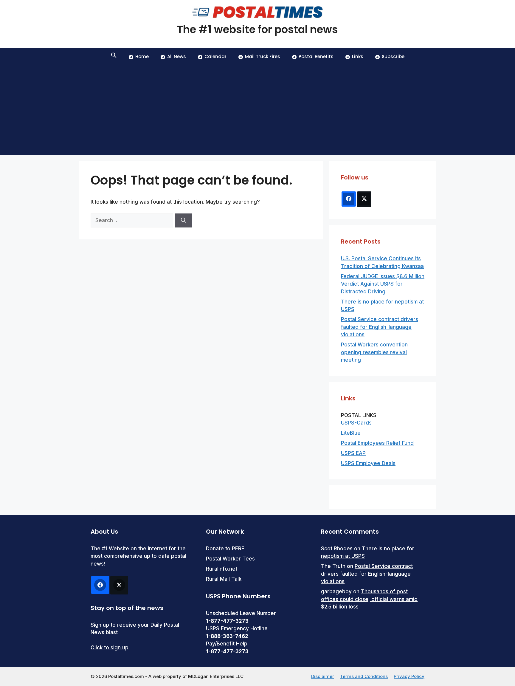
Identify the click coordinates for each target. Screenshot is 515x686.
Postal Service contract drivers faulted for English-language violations (379, 326)
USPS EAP (353, 453)
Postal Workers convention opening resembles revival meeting (374, 352)
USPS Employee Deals (368, 463)
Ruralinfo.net (221, 569)
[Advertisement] (257, 110)
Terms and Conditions (364, 676)
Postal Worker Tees (230, 559)
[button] (114, 57)
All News (176, 56)
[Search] (183, 220)
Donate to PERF (225, 549)
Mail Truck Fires (262, 56)
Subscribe (393, 56)
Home (142, 56)
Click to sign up (109, 648)
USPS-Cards (356, 423)
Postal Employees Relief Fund (377, 443)
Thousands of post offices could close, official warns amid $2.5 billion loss (369, 599)
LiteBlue (351, 433)
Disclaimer (322, 676)
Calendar (215, 56)
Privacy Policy (409, 676)
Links (357, 56)
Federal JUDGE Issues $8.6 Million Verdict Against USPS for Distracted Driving (382, 284)
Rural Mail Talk (223, 579)
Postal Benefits (316, 56)
